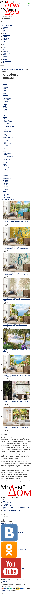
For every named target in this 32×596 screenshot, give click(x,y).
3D (3, 44)
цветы (5, 104)
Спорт (4, 46)
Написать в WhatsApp (7, 523)
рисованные (7, 197)
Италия (5, 95)
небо (4, 106)
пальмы (5, 139)
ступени (5, 87)
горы (4, 90)
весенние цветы (8, 156)
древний (5, 145)
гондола (5, 148)
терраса (5, 186)
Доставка (5, 58)
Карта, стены (6, 35)
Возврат (5, 512)
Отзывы (5, 59)
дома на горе (7, 144)
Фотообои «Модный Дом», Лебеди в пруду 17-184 (16, 221)
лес (4, 115)
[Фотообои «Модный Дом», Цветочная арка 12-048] (16, 390)
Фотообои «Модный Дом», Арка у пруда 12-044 (15, 428)
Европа (5, 118)
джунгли (5, 188)
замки (5, 88)
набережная (7, 98)
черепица (6, 99)
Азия (4, 43)
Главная (3, 69)
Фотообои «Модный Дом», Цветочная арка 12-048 (16, 402)
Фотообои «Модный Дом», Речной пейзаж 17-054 (16, 350)
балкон (5, 155)
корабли (5, 136)
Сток (4, 501)
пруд (4, 112)
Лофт (4, 47)
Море (4, 33)
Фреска (5, 41)
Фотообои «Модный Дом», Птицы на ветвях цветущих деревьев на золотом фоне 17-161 (16, 247)
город (5, 191)
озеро (5, 111)
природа (5, 189)
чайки (5, 162)
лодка (5, 103)
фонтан (5, 173)
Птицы (5, 84)
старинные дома (8, 137)
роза (4, 192)
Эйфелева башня (8, 126)
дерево (5, 181)
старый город (7, 178)
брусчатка (6, 120)
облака (5, 107)
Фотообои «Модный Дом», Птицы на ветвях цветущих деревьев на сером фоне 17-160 (16, 273)
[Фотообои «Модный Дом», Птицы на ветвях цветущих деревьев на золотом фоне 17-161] (16, 236)
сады (4, 169)
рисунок (5, 142)
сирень (5, 177)
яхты (4, 134)
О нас (4, 54)
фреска (5, 180)
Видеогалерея (7, 61)
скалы (5, 117)
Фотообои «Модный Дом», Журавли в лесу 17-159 (16, 299)
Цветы (4, 30)
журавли (5, 172)
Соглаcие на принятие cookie (11, 510)
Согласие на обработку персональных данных (16, 507)
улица (5, 150)
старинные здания (8, 122)
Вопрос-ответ (6, 53)
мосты (5, 109)
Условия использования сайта (13, 580)
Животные (6, 32)
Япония (5, 170)
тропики (5, 140)
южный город (7, 131)
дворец (5, 101)
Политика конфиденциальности (12, 509)
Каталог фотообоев (6, 25)
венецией (6, 147)
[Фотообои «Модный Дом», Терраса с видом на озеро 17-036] (16, 364)
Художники (6, 38)
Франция (6, 123)
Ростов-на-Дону (23, 4)
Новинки (5, 51)
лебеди (5, 175)
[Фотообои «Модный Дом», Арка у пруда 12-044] (16, 416)
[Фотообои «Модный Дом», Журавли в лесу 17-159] (16, 288)
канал (5, 158)
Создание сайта (5, 591)
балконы (5, 161)
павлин (5, 183)
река (4, 96)
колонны (5, 129)
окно (4, 151)
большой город (7, 153)
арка (4, 92)
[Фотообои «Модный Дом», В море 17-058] (16, 314)
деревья (5, 114)
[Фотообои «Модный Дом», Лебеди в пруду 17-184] (16, 210)
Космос (5, 40)
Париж (5, 125)
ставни (5, 93)
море (4, 128)
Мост (4, 82)
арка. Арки (6, 194)
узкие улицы (7, 159)
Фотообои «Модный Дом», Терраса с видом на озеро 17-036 (16, 376)
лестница (6, 85)
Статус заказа (7, 502)
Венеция (6, 133)
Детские (5, 36)
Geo (4, 49)
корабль (5, 184)
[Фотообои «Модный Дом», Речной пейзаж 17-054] (16, 338)
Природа (5, 27)
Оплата (5, 56)
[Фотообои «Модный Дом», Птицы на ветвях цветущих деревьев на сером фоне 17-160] (16, 262)
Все (4, 81)
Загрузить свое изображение (10, 200)
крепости (6, 167)
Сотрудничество (7, 506)
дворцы (5, 166)
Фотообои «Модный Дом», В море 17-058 (15, 325)
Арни (4, 195)
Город (4, 29)
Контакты (5, 62)
